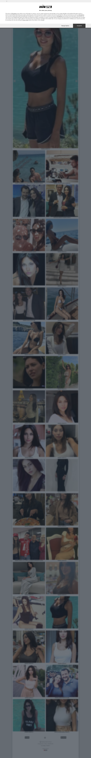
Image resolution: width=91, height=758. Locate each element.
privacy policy (26, 20)
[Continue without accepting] (7, 1)
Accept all (79, 25)
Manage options (65, 25)
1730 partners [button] (14, 13)
